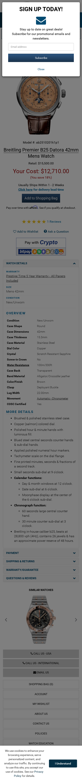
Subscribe (41, 57)
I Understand (63, 763)
